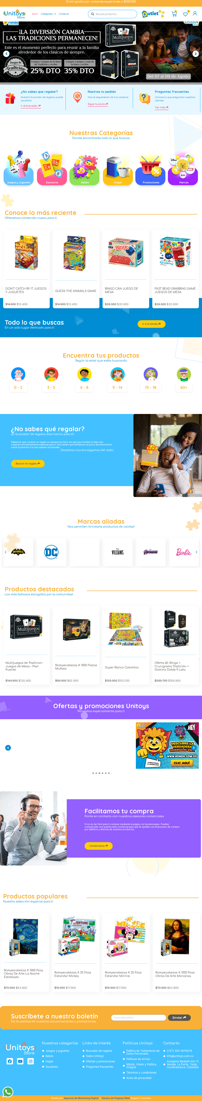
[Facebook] (10, 1061)
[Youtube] (20, 1061)
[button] (5, 552)
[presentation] (93, 773)
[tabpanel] (35, 722)
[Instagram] (30, 1061)
